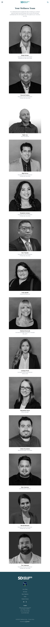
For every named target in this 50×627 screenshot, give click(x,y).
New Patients (25, 594)
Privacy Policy (31, 619)
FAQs (25, 596)
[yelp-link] (26, 601)
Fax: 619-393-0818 (25, 612)
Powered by (22, 621)
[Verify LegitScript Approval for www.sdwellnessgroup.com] (25, 583)
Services (25, 591)
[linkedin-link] (23, 601)
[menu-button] (2, 2)
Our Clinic (25, 589)
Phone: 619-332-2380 (25, 611)
